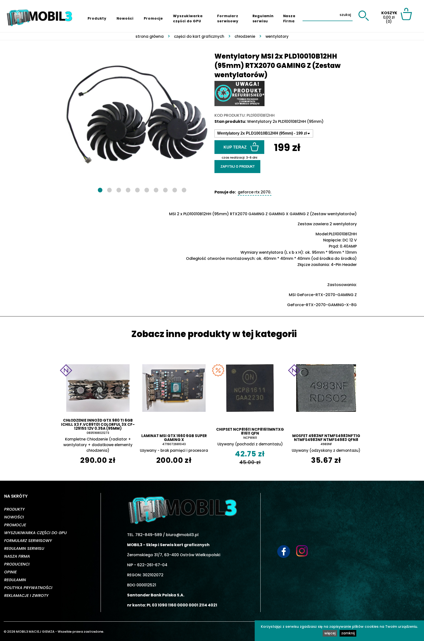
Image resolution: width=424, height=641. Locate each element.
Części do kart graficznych (199, 36)
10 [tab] (184, 189)
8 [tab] (165, 189)
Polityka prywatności (28, 588)
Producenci (16, 564)
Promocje (153, 18)
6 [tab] (146, 189)
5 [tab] (137, 189)
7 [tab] (156, 189)
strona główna (149, 36)
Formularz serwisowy (227, 18)
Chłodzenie (245, 36)
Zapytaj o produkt (238, 166)
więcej (329, 633)
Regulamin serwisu (263, 18)
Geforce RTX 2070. (254, 192)
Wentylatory (277, 36)
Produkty (97, 18)
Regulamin (15, 580)
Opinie (10, 572)
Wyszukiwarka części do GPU (188, 18)
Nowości (125, 18)
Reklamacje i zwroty (26, 595)
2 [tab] (109, 189)
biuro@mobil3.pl (182, 535)
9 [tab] (174, 189)
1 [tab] (100, 189)
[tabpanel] (137, 115)
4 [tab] (128, 189)
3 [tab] (118, 189)
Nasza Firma (289, 18)
